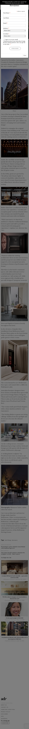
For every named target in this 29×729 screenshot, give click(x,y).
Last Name (6, 18)
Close (24, 55)
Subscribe (15, 48)
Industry (6, 28)
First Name (6, 13)
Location (6, 33)
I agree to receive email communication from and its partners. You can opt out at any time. (14, 42)
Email (5, 23)
